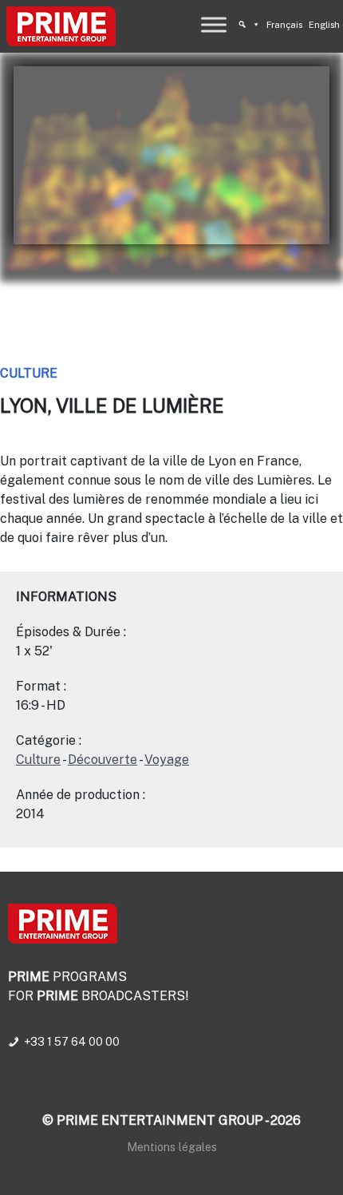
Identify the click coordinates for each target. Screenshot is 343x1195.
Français (284, 24)
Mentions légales (172, 1146)
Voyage (166, 759)
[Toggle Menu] (214, 24)
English (324, 24)
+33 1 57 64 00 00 (72, 1041)
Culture (28, 373)
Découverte (102, 759)
